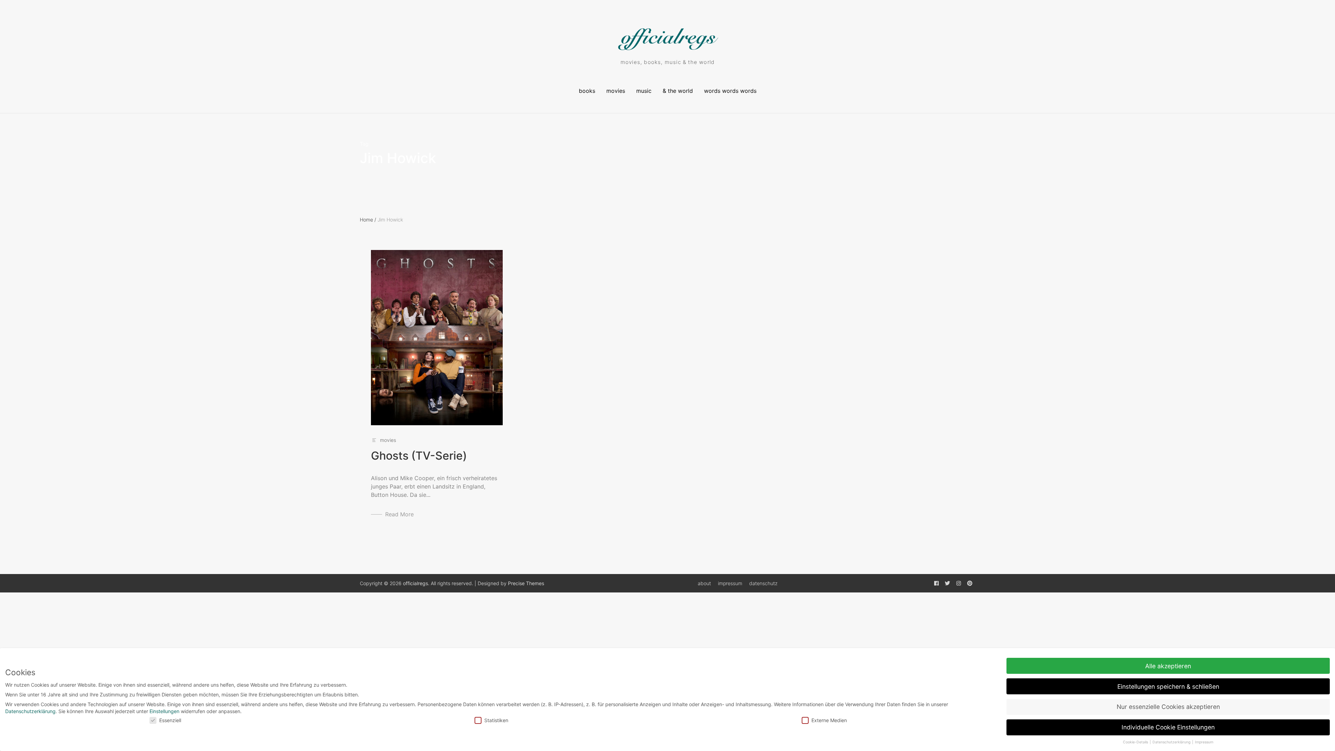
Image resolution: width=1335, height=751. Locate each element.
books (587, 90)
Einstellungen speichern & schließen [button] (1168, 686)
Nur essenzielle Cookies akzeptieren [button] (1168, 706)
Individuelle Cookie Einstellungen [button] (1168, 727)
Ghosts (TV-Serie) (419, 455)
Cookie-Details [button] (1136, 742)
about (704, 583)
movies (615, 90)
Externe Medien (829, 720)
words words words (730, 90)
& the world (678, 90)
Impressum (1204, 742)
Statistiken (496, 720)
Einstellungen (164, 711)
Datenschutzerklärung (30, 711)
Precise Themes (526, 583)
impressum (730, 583)
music (644, 90)
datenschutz (763, 583)
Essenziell (170, 720)
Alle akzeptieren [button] (1168, 666)
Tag (364, 144)
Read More (399, 514)
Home (368, 220)
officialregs (415, 583)
